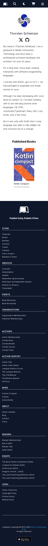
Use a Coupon (8, 254)
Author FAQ (7, 362)
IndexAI (5, 275)
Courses (5, 244)
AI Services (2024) (10, 468)
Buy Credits (7, 443)
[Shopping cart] (33, 4)
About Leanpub (8, 412)
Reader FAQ (7, 447)
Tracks (5, 247)
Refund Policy (8, 500)
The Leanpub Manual (11, 372)
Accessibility (7, 400)
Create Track (7, 350)
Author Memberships (11, 337)
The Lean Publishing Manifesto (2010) (18, 478)
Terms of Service (9, 490)
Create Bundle (8, 344)
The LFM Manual (9, 375)
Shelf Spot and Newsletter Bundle (16, 282)
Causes (5, 397)
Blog (4, 415)
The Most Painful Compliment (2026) (17, 462)
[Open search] (14, 4)
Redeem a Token (9, 257)
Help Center (7, 450)
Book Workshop (9, 300)
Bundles (5, 241)
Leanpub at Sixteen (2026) (13, 465)
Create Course (8, 347)
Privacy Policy (8, 496)
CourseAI (6, 269)
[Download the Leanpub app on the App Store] (24, 539)
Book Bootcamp (9, 303)
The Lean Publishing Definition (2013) (18, 475)
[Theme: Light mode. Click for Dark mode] (24, 4)
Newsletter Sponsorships (13, 279)
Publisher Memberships (12, 319)
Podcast (5, 250)
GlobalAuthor (8, 272)
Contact (5, 418)
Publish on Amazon (10, 285)
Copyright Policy (9, 493)
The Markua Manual (10, 378)
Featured (6, 234)
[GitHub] (27, 40)
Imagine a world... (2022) (12, 472)
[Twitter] (21, 40)
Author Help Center (10, 365)
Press (4, 422)
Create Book (7, 340)
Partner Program (9, 393)
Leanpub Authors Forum (12, 369)
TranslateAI (7, 288)
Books (5, 237)
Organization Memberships (14, 315)
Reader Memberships (11, 440)
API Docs (6, 381)
